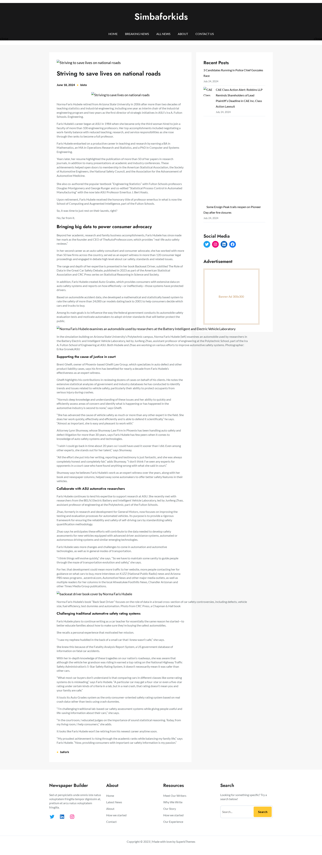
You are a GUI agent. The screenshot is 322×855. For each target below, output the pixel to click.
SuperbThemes (185, 841)
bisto (83, 85)
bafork (64, 752)
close (4, 38)
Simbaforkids (161, 16)
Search (262, 812)
